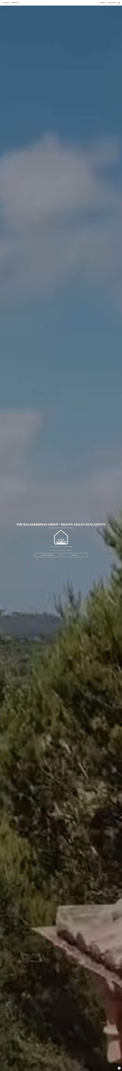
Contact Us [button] (74, 555)
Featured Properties (47, 555)
